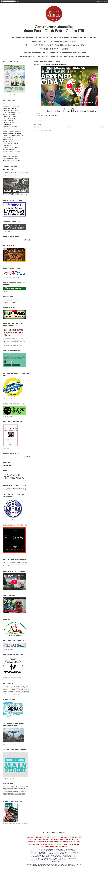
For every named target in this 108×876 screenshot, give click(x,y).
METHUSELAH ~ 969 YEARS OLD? (11, 147)
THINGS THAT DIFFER (8, 130)
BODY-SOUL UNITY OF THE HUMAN (12, 160)
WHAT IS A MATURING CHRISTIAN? (12, 132)
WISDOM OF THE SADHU (9, 139)
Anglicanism (43, 115)
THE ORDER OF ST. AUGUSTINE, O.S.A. (12, 105)
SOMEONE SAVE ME (8, 120)
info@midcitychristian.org (14, 489)
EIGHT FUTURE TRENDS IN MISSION (12, 134)
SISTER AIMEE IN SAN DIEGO (10, 143)
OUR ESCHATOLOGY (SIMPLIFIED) (11, 151)
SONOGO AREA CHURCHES (10, 109)
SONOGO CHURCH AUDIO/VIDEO (11, 110)
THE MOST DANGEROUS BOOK (10, 126)
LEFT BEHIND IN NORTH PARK (10, 155)
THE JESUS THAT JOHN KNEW (10, 157)
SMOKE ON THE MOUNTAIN (10, 128)
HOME (4, 103)
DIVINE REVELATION (8, 149)
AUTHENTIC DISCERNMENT (10, 159)
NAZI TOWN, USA (8, 169)
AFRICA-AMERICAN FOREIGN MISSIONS (13, 135)
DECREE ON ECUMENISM (9, 116)
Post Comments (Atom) (45, 130)
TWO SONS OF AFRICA (8, 137)
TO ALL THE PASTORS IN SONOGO (11, 112)
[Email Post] (42, 113)
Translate (14, 302)
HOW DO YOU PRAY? (8, 141)
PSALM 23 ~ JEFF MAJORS (9, 118)
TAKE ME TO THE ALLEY (9, 122)
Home (69, 127)
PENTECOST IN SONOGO (9, 114)
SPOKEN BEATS (7, 124)
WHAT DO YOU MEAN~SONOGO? (11, 107)
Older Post (102, 127)
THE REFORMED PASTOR (9, 145)
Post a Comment (37, 124)
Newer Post (36, 127)
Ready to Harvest (54, 115)
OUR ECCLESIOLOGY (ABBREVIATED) (12, 153)
